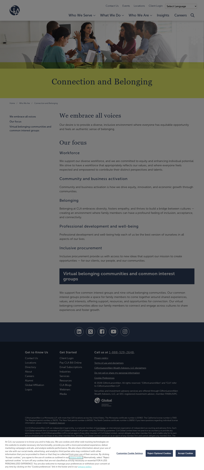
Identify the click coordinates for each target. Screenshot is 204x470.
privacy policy (76, 457)
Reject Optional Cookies (159, 453)
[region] (102, 453)
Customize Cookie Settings (130, 453)
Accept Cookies (185, 453)
